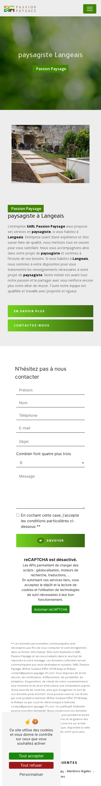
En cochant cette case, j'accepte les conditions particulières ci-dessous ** (50, 521)
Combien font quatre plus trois (43, 453)
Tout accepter (31, 755)
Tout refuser (31, 765)
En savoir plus (29, 311)
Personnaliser (31, 774)
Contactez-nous (32, 325)
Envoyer (55, 540)
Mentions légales (79, 771)
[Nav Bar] (89, 9)
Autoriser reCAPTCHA (50, 609)
